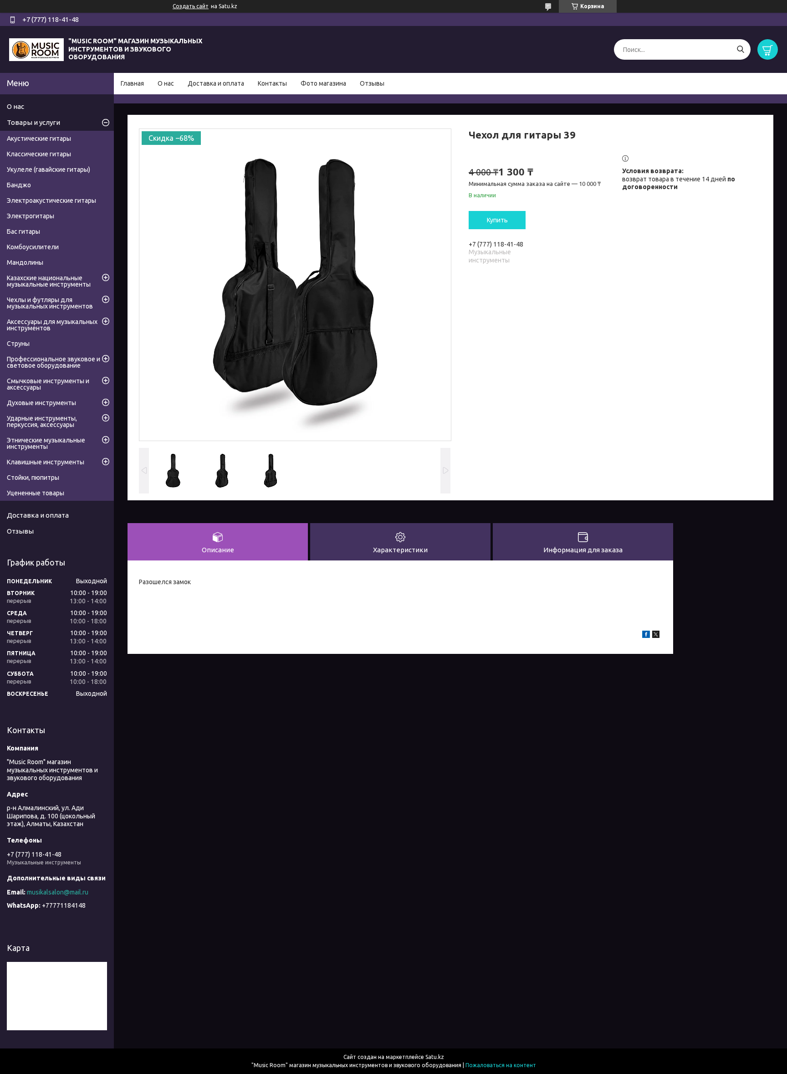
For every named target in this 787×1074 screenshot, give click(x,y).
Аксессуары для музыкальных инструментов (52, 325)
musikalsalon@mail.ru (57, 892)
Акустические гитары (39, 138)
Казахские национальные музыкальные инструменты (49, 281)
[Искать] (740, 49)
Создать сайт (191, 6)
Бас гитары (23, 231)
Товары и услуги (33, 122)
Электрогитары (30, 216)
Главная (132, 83)
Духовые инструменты (41, 402)
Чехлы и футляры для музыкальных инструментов (50, 303)
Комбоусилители (33, 247)
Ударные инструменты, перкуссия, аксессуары (42, 421)
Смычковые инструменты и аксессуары (48, 384)
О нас (166, 83)
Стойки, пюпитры (33, 477)
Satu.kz (434, 1057)
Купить (497, 220)
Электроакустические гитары (51, 200)
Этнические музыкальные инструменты (46, 443)
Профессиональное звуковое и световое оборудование (53, 362)
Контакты (272, 83)
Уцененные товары (35, 493)
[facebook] (646, 635)
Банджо (19, 185)
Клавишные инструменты (45, 462)
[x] (655, 635)
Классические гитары (39, 154)
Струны (18, 343)
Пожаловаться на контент (500, 1065)
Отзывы (372, 83)
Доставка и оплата (216, 83)
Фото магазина (323, 83)
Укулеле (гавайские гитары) (48, 169)
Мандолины (25, 262)
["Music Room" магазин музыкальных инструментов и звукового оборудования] (36, 48)
